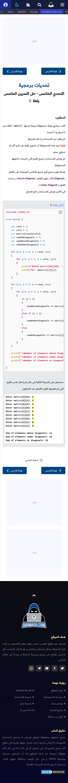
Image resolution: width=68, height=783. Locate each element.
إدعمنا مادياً (25, 703)
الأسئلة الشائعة (23, 690)
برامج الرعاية (56, 710)
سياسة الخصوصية (53, 696)
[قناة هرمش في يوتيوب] (47, 668)
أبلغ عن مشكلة (55, 716)
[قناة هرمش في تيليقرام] (39, 668)
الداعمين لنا (25, 710)
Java (10, 11)
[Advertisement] (34, 41)
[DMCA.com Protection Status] (53, 773)
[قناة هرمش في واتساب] (31, 668)
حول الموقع (57, 690)
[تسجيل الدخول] (5, 4)
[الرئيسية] (51, 4)
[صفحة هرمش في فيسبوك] (54, 668)
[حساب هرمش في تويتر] (62, 668)
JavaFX (21, 11)
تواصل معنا (57, 703)
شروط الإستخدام (22, 696)
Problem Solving (51, 11)
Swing (33, 11)
